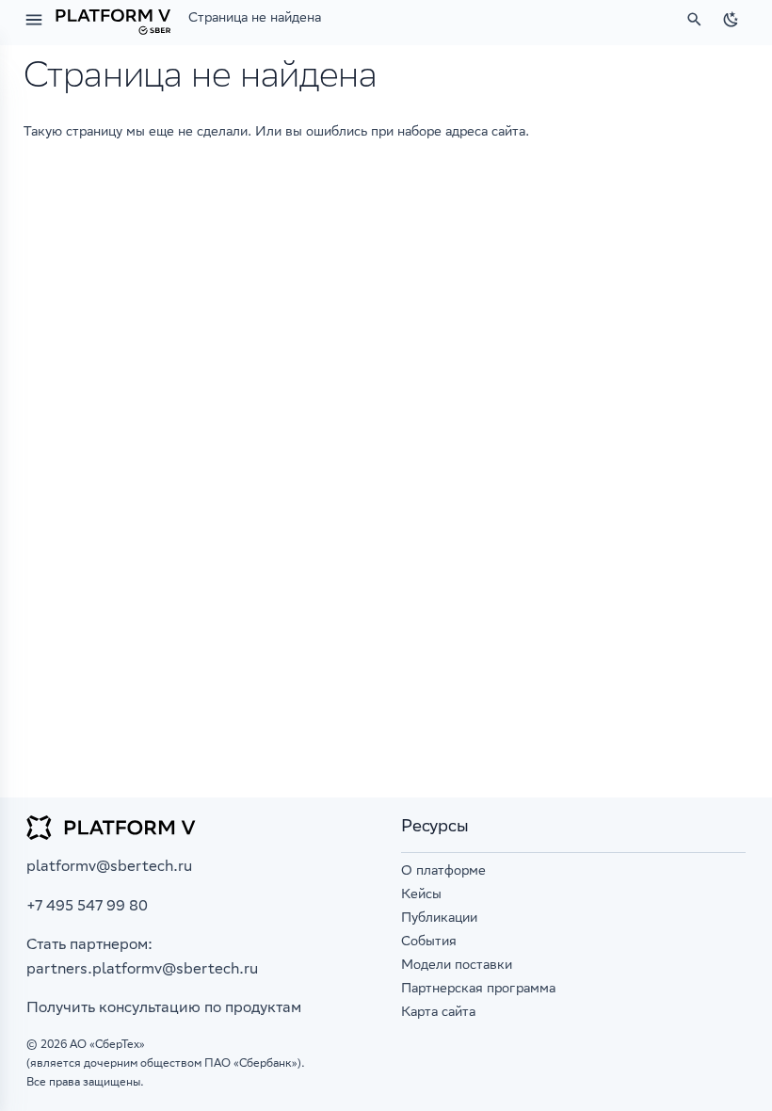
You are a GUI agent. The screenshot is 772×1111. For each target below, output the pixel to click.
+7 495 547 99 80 (87, 907)
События (429, 942)
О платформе (443, 871)
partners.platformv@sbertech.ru (142, 970)
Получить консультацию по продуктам (163, 1009)
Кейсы (421, 895)
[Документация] (113, 20)
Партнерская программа (478, 989)
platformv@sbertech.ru (109, 868)
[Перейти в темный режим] (731, 20)
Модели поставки (456, 966)
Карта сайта (438, 1013)
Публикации (439, 918)
